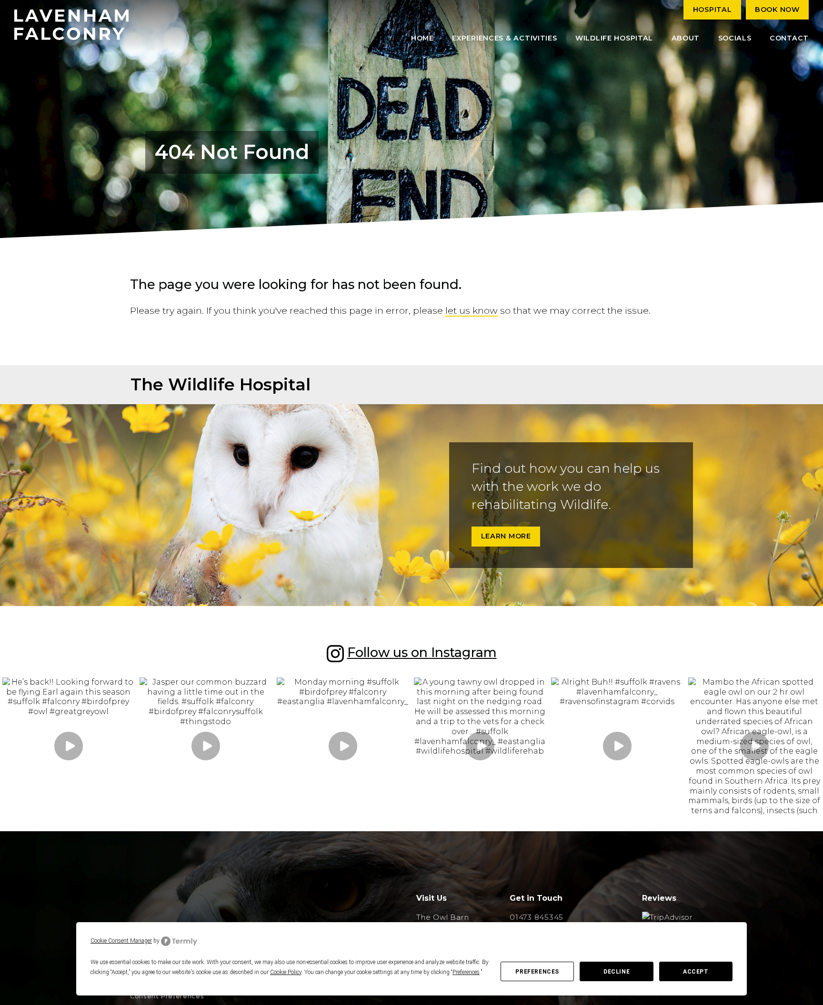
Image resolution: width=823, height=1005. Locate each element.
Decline (616, 971)
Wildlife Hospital (614, 38)
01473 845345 (536, 917)
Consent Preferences (167, 996)
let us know (471, 310)
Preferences (537, 971)
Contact (789, 38)
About (686, 38)
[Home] (71, 25)
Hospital (712, 9)
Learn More (506, 536)
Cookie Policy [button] (285, 972)
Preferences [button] (466, 972)
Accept (696, 971)
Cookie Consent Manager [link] (121, 940)
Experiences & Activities (504, 38)
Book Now (777, 9)
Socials (735, 38)
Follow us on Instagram (422, 652)
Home (422, 38)
